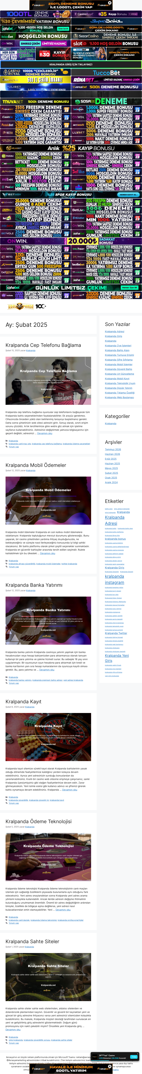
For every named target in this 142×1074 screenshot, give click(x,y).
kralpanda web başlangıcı (114, 644)
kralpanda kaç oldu (111, 594)
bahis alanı (109, 509)
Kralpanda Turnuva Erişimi (119, 355)
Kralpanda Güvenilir (112, 572)
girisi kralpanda (16, 1040)
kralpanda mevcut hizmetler (115, 605)
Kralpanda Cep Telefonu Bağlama (43, 345)
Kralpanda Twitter (116, 633)
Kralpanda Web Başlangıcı (119, 397)
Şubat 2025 (111, 473)
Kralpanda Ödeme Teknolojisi (39, 821)
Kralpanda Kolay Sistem (113, 598)
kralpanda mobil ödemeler (48, 563)
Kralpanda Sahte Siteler (32, 941)
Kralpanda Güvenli (126, 572)
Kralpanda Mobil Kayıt (117, 378)
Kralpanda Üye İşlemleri (118, 345)
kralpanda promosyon (112, 612)
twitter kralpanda (69, 563)
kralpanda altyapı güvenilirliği (22, 563)
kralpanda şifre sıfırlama (113, 672)
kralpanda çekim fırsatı (113, 665)
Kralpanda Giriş (113, 336)
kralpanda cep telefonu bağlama (47, 443)
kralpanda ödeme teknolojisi (44, 920)
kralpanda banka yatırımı (20, 680)
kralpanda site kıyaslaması (114, 623)
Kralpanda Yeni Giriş (117, 658)
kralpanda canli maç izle (20, 443)
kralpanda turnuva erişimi (114, 630)
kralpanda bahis (110, 528)
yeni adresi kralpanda (73, 680)
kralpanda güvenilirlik (18, 800)
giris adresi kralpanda (122, 509)
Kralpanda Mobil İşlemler (118, 364)
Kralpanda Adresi (114, 331)
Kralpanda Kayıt (23, 701)
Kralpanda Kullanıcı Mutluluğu (115, 602)
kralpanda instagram (114, 579)
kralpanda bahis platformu (114, 532)
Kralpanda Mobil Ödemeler (36, 465)
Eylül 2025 (110, 458)
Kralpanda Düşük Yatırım (118, 388)
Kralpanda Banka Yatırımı (34, 585)
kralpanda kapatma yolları (114, 587)
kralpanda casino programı (114, 550)
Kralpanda (13, 441)
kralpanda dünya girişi (113, 557)
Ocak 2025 (111, 477)
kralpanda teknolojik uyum (114, 626)
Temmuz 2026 (113, 449)
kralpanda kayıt (57, 800)
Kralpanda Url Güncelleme (119, 374)
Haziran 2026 (112, 454)
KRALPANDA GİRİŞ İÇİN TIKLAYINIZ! (71, 64)
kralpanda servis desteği (114, 619)
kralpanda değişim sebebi (114, 554)
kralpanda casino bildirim (114, 543)
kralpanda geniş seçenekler (114, 564)
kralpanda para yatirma (113, 609)
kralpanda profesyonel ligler (70, 920)
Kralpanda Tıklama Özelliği (120, 392)
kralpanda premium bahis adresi (47, 680)
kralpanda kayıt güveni (113, 591)
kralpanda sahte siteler (61, 1040)
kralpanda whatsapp (112, 648)
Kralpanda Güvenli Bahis (118, 369)
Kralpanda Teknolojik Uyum (120, 383)
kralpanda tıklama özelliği (114, 641)
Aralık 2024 (111, 482)
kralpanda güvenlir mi (39, 800)
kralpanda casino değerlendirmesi (117, 547)
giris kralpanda (110, 512)
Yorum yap (14, 447)
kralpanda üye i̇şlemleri (113, 669)
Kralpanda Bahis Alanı (117, 350)
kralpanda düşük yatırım (113, 561)
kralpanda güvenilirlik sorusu (37, 1040)
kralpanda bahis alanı (125, 528)
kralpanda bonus (115, 538)
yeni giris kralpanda (112, 676)
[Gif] (71, 148)
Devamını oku (44, 433)
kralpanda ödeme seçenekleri (76, 443)
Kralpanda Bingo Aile (112, 535)
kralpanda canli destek (19, 920)
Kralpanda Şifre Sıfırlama (119, 359)
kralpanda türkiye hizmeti (114, 637)
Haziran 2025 (112, 463)
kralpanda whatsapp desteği (115, 651)
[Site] (35, 109)
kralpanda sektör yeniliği (113, 616)
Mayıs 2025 (111, 468)
